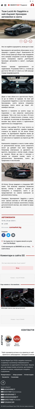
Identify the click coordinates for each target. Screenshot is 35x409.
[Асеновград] (9, 397)
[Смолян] (10, 399)
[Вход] (32, 5)
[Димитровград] (11, 392)
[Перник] (7, 402)
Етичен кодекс (29, 374)
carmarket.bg (15, 227)
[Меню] (5, 5)
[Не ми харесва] (31, 41)
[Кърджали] (17, 5)
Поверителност (6, 374)
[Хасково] (8, 389)
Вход (17, 268)
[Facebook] (3, 383)
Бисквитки (5, 377)
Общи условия (17, 374)
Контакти (27, 330)
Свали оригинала (6, 21)
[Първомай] (8, 394)
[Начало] (2, 5)
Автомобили (8, 217)
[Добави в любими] (21, 41)
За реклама (14, 377)
